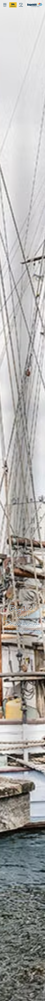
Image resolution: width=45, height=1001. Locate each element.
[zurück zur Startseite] (35, 5)
